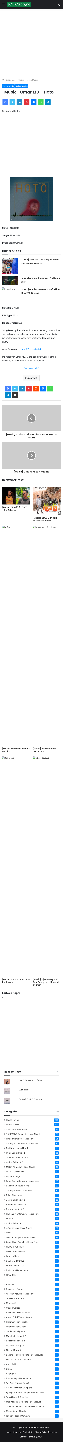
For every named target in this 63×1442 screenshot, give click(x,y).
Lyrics (9, 1369)
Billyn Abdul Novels (15, 1195)
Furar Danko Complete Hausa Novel (23, 1181)
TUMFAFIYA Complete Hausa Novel (23, 1134)
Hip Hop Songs (13, 1176)
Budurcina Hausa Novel (17, 1270)
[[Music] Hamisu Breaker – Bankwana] (16, 866)
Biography (11, 1373)
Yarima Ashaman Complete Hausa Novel (25, 1406)
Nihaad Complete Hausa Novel (20, 1139)
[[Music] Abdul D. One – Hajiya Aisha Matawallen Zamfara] (10, 266)
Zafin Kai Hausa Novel (16, 1129)
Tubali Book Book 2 (15, 1298)
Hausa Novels (12, 1120)
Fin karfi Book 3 (13, 1350)
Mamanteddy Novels (16, 1411)
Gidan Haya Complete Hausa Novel (22, 1242)
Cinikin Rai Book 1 (14, 1223)
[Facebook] (5, 102)
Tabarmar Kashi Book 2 (17, 1157)
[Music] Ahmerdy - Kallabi (30, 1080)
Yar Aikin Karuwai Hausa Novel (20, 1294)
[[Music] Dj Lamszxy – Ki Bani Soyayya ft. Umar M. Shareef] (47, 866)
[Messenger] (33, 102)
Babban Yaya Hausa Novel (18, 1378)
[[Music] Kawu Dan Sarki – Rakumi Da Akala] (47, 501)
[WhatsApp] (41, 102)
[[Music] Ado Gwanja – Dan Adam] (47, 636)
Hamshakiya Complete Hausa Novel (23, 1214)
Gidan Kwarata (13, 1308)
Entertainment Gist (15, 1265)
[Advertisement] (31, 43)
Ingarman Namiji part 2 (17, 1322)
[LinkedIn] (19, 102)
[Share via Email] (15, 395)
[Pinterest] (26, 102)
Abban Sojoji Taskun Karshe (19, 1317)
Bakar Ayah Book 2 (15, 1209)
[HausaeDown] (19, 4)
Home (7, 80)
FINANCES (11, 1275)
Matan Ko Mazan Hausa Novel (20, 1167)
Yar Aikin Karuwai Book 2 (17, 1383)
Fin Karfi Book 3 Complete (30, 1099)
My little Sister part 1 (15, 1345)
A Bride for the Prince (16, 1204)
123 (8, 1279)
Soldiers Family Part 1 (16, 1341)
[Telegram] (48, 102)
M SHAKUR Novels (15, 1171)
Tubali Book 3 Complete (17, 1397)
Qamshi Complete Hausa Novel (20, 1237)
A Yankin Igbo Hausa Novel (19, 1228)
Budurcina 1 (24, 1090)
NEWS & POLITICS (15, 1247)
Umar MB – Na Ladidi (30, 349)
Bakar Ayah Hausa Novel (17, 1186)
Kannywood (11, 1284)
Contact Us (28, 1432)
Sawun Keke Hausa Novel (18, 1312)
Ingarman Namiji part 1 (16, 1326)
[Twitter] (12, 102)
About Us (17, 1432)
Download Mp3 (31, 368)
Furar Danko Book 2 (15, 1153)
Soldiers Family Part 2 (16, 1331)
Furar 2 (9, 1218)
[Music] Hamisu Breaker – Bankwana (16, 981)
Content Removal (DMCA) (31, 1437)
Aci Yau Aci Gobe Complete (19, 1388)
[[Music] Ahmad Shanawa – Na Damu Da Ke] (10, 280)
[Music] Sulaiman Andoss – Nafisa (16, 750)
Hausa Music (32, 80)
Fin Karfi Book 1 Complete (18, 1416)
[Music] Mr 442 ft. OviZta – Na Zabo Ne (15, 509)
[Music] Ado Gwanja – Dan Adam (45, 750)
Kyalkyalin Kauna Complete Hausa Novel (25, 1392)
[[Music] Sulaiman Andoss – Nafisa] (16, 636)
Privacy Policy (40, 1432)
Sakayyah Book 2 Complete (19, 1190)
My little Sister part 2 (16, 1336)
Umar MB (32, 377)
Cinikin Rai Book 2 (14, 1162)
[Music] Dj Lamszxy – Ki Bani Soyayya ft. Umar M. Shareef (46, 982)
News (8, 1233)
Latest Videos (12, 1256)
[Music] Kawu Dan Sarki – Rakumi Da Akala (46, 519)
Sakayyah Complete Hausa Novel (22, 1143)
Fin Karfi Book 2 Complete (18, 1359)
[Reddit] (36, 388)
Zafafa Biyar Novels (15, 1200)
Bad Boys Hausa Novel (17, 1148)
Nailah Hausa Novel (15, 1251)
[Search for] (59, 5)
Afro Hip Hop (12, 1364)
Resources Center (14, 1289)
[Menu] (3, 5)
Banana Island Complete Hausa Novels (24, 1355)
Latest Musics (18, 80)
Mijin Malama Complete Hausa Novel (23, 1402)
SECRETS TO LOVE (15, 1261)
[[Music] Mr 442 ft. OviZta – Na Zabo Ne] (16, 495)
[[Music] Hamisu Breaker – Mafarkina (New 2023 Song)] (10, 293)
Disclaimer (52, 1432)
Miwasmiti (11, 1303)
